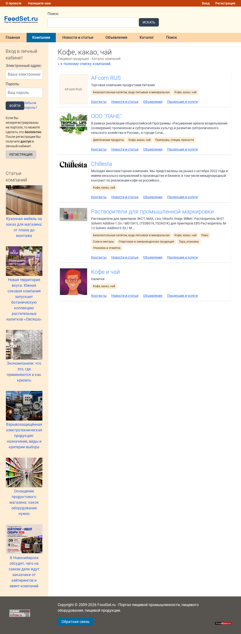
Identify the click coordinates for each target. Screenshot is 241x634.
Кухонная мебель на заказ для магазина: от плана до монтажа (24, 227)
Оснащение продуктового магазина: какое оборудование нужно (24, 502)
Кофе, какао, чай (185, 92)
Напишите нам (39, 3)
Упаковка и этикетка (106, 248)
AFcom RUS (106, 78)
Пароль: (13, 84)
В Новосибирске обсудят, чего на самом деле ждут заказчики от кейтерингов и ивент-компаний (24, 572)
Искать (149, 22)
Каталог (147, 37)
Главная (13, 37)
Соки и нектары (103, 241)
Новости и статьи (77, 37)
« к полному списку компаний (84, 64)
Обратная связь (75, 621)
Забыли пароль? (30, 105)
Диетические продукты (108, 140)
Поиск (171, 37)
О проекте (13, 3)
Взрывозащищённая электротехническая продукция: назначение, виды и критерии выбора (24, 435)
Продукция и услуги (182, 102)
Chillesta (101, 164)
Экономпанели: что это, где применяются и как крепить (24, 372)
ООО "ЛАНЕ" (106, 116)
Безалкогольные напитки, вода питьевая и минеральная (131, 92)
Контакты (99, 102)
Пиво (204, 235)
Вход (206, 3)
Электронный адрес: (24, 65)
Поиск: (53, 14)
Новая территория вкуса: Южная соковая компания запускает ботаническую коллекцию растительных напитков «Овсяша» (24, 299)
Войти (14, 106)
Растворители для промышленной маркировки (152, 211)
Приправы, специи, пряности (174, 140)
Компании (41, 37)
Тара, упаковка (189, 241)
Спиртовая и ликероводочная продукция (146, 241)
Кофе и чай (105, 272)
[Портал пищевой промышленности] (21, 20)
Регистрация (225, 3)
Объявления (116, 37)
